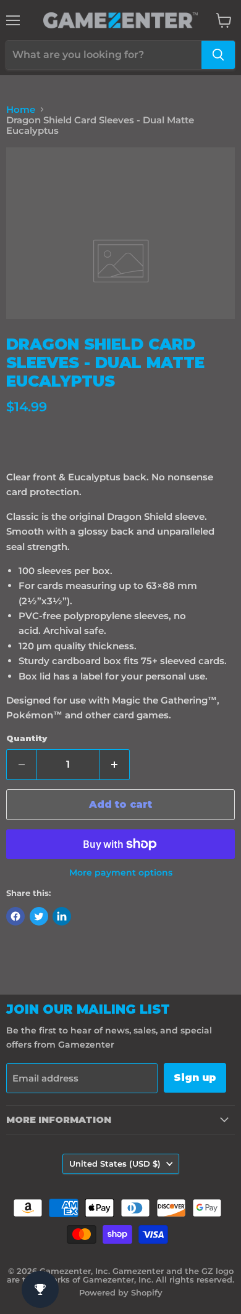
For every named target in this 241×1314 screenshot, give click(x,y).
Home (20, 109)
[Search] (218, 55)
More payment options (120, 872)
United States (115, 1163)
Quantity (26, 738)
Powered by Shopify (121, 1292)
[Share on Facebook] (15, 916)
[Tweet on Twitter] (39, 916)
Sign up (195, 1077)
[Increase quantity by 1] (115, 764)
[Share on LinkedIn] (62, 916)
